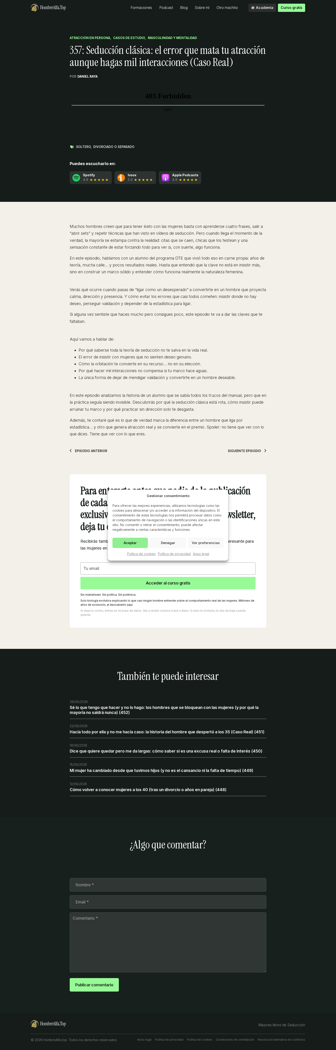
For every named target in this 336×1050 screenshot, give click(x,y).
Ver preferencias (206, 543)
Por (84, 76)
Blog (184, 7)
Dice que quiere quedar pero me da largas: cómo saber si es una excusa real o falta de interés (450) (166, 751)
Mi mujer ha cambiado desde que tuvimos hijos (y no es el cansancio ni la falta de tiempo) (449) (161, 770)
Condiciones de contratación (235, 1039)
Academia (264, 7)
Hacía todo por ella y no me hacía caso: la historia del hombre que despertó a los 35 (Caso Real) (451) (167, 731)
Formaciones (141, 7)
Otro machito (227, 7)
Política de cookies (141, 554)
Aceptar (130, 543)
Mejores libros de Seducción (281, 1025)
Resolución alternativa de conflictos (281, 1039)
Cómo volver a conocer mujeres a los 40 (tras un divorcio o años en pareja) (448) (148, 789)
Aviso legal (201, 554)
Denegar (168, 543)
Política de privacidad (174, 554)
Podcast (166, 7)
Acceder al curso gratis (168, 583)
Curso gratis (291, 7)
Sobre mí (202, 7)
